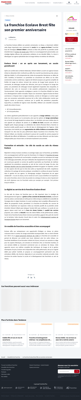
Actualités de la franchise (7, 367)
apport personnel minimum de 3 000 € (27, 236)
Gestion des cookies (29, 396)
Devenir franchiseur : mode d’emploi (39, 365)
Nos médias (4, 376)
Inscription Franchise (50, 396)
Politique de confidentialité (17, 396)
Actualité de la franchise (13, 357)
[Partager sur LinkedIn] (31, 277)
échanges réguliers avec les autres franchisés (18, 167)
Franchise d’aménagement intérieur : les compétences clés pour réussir (40, 340)
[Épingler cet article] (57, 16)
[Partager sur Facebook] (28, 277)
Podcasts (3, 372)
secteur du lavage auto (22, 52)
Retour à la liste (10, 16)
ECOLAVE (71, 28)
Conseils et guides (6, 370)
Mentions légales (5, 396)
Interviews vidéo (5, 374)
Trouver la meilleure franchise (9, 365)
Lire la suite (68, 58)
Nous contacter (39, 396)
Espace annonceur (34, 367)
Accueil (3, 357)
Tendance (7, 20)
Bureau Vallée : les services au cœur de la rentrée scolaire (66, 339)
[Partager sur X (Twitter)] (34, 277)
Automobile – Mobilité (71, 30)
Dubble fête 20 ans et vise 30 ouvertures (12, 339)
